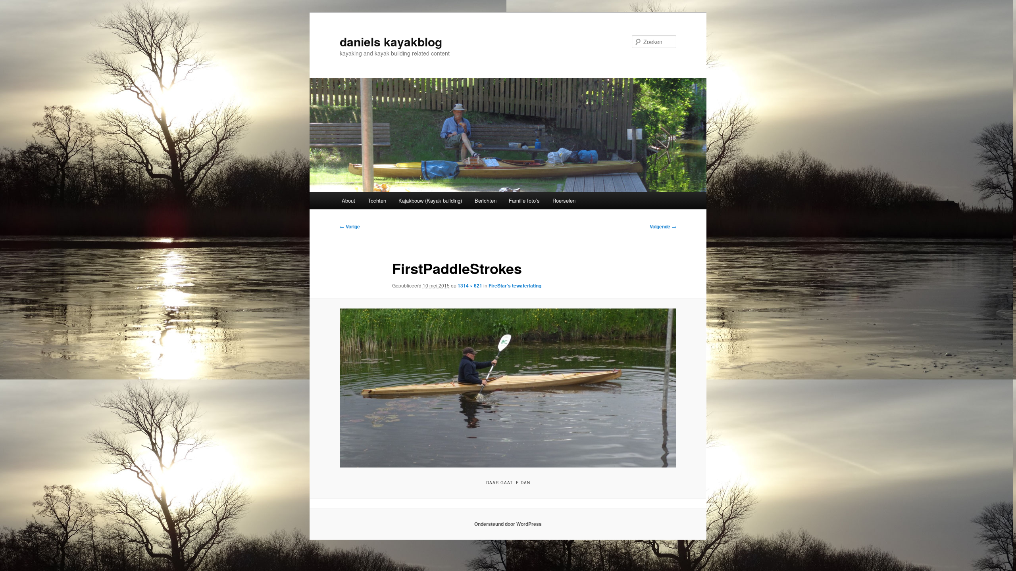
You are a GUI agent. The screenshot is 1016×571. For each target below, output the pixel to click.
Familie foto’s (524, 200)
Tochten (377, 200)
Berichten (485, 200)
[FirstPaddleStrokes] (508, 388)
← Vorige (350, 226)
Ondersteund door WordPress (508, 523)
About (348, 200)
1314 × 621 (470, 285)
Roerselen (563, 200)
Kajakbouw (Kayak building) (430, 200)
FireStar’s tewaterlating (515, 285)
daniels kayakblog (391, 41)
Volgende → (663, 226)
